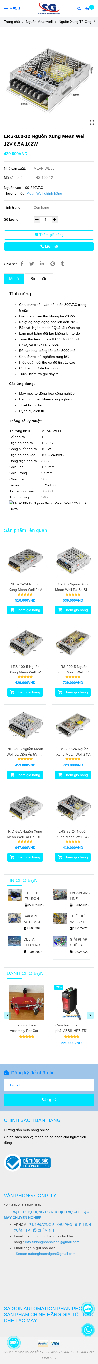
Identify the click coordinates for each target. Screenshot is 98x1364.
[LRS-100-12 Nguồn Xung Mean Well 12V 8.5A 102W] (49, 8)
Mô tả (14, 279)
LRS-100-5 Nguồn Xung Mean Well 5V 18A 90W (25, 670)
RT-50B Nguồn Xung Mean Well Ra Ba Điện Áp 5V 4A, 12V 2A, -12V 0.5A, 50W (73, 587)
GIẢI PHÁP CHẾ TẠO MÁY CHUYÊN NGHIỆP (78, 942)
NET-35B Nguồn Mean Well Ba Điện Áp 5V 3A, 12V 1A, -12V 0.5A (25, 752)
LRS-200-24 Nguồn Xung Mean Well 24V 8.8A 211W (73, 752)
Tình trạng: (13, 207)
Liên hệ (51, 246)
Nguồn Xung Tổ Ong (75, 22)
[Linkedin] (42, 263)
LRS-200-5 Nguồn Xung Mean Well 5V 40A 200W (73, 670)
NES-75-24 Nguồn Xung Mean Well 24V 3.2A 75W (25, 587)
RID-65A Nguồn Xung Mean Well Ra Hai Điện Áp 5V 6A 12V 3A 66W (25, 834)
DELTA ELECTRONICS (34, 942)
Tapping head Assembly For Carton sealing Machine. (26, 1028)
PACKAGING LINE (80, 896)
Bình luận (38, 279)
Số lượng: (12, 219)
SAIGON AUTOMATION (34, 919)
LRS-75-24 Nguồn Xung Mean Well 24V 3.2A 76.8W (73, 834)
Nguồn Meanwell (39, 22)
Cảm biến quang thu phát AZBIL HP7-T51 (71, 1028)
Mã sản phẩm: (16, 177)
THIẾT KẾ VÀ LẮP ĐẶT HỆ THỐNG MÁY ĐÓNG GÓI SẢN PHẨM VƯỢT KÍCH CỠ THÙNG (80, 919)
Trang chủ (12, 22)
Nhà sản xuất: (15, 168)
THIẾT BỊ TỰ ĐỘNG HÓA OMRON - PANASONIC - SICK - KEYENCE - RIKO (35, 896)
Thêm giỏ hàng (51, 235)
